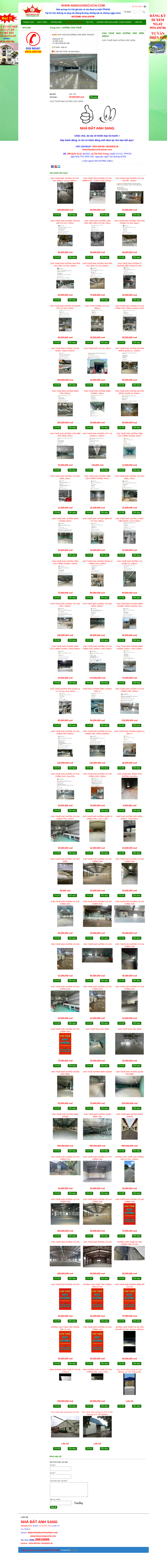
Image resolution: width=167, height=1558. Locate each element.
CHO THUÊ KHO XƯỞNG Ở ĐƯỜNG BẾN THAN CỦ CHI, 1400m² (129, 264)
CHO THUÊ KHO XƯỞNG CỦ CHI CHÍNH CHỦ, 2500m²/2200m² (97, 732)
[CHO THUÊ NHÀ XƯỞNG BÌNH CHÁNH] (129, 1129)
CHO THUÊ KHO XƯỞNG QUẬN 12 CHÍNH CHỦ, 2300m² (97, 562)
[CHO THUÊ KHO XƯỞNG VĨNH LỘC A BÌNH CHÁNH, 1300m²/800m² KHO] (65, 661)
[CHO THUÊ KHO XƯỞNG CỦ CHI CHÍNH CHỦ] (97, 873)
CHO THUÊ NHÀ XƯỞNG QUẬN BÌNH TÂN (97, 1115)
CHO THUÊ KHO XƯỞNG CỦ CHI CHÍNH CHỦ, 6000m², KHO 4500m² (97, 647)
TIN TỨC (89, 22)
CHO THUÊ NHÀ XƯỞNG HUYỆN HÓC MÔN (65, 1073)
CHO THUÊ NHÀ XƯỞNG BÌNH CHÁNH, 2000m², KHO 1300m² (129, 647)
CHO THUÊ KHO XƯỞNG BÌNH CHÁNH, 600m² (65, 520)
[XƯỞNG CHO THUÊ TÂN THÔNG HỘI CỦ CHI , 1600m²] (129, 1171)
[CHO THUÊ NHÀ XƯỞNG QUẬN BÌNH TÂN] (97, 1129)
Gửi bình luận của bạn (59, 1481)
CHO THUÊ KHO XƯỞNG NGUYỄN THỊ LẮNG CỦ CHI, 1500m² (65, 264)
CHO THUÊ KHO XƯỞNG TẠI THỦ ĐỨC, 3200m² (65, 605)
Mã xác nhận (55, 1499)
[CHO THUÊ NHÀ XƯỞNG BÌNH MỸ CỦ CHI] (129, 1299)
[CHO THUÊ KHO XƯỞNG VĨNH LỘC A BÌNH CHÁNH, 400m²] (97, 491)
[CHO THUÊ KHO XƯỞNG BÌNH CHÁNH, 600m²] (65, 533)
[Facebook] (52, 167)
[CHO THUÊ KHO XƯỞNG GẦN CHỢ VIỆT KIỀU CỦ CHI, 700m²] (97, 235)
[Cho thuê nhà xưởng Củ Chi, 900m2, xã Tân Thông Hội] (129, 1384)
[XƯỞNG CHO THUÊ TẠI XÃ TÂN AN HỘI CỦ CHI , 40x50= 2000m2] (129, 1341)
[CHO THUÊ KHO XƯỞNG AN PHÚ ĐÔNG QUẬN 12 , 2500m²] (129, 363)
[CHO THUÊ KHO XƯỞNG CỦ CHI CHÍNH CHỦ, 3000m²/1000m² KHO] (129, 320)
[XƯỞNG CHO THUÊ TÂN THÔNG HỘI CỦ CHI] (97, 1299)
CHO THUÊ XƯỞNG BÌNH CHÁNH (97, 1072)
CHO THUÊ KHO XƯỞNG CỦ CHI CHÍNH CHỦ (97, 860)
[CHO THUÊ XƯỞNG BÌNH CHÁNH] (97, 1086)
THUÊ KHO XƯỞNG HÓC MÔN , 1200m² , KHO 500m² (129, 817)
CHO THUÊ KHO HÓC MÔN (97, 1029)
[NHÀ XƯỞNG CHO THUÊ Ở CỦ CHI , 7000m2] (65, 1384)
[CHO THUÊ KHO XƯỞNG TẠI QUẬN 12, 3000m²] (129, 576)
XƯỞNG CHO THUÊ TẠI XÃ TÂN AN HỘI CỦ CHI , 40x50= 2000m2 (129, 1328)
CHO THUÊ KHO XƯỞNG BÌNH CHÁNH (65, 1115)
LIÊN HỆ (138, 22)
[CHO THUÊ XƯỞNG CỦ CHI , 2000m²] (97, 320)
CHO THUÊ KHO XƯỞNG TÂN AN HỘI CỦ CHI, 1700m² (65, 222)
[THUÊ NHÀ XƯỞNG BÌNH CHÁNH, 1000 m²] (97, 703)
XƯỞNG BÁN (56, 22)
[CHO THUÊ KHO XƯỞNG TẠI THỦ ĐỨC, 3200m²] (65, 618)
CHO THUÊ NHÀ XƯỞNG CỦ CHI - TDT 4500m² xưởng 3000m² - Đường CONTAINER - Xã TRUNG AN (65, 179)
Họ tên (53, 1465)
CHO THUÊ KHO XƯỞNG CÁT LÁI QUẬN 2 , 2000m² (97, 434)
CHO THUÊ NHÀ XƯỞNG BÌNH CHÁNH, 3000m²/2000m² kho (129, 605)
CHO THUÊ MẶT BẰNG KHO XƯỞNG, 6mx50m (129, 775)
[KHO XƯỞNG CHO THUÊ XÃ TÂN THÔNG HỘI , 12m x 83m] (97, 1384)
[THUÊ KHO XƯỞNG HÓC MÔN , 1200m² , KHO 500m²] (129, 831)
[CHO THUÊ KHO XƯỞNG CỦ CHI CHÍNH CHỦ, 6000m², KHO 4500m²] (97, 661)
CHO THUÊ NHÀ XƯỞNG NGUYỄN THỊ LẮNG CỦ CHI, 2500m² (97, 264)
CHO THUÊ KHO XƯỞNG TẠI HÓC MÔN (65, 860)
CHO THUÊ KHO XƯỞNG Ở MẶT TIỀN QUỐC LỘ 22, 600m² (129, 520)
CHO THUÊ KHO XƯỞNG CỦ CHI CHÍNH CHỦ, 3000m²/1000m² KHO (129, 307)
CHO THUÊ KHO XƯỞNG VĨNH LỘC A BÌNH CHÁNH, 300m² (129, 434)
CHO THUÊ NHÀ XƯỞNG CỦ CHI (65, 944)
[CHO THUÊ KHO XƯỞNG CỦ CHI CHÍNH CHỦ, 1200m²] (97, 788)
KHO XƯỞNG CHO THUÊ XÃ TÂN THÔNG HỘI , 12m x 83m (97, 1370)
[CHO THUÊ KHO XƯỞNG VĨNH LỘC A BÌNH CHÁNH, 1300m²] (65, 576)
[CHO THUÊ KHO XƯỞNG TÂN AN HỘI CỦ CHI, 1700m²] (65, 235)
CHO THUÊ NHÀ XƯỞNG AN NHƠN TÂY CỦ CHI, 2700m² (65, 307)
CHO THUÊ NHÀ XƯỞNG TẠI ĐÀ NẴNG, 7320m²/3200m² (65, 349)
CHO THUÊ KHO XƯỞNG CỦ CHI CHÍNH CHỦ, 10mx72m (65, 775)
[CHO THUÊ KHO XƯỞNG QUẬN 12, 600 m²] (129, 746)
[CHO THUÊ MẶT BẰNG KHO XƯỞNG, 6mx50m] (129, 788)
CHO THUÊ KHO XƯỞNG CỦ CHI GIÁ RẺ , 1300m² (129, 179)
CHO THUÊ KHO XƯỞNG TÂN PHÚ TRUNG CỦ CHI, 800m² (129, 222)
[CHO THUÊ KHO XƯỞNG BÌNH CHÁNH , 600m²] (97, 405)
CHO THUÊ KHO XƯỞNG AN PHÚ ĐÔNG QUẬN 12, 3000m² (129, 392)
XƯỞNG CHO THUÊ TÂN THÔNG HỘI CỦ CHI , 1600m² (129, 1158)
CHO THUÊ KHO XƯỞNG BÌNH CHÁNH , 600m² (97, 392)
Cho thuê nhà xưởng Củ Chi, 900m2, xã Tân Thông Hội (129, 1370)
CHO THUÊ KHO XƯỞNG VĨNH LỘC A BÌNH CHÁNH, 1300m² (65, 562)
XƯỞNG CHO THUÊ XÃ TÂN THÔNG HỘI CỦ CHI (129, 1243)
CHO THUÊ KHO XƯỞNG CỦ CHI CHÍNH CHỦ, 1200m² (97, 775)
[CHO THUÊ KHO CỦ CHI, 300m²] (97, 363)
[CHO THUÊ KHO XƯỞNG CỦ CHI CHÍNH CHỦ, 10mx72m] (65, 788)
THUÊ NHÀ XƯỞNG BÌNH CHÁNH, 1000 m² (97, 690)
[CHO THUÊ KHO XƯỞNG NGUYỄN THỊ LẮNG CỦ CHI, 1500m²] (65, 278)
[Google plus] (55, 167)
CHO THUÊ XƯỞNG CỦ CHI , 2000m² (97, 307)
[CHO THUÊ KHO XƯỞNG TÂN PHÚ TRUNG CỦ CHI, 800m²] (129, 235)
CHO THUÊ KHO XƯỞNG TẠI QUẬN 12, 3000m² (129, 562)
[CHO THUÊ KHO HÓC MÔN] (97, 1044)
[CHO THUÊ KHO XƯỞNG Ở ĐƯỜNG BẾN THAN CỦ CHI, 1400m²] (129, 278)
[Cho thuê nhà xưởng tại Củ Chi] (65, 1426)
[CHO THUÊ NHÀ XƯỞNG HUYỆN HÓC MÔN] (65, 1086)
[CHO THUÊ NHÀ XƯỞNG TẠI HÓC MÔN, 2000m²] (97, 618)
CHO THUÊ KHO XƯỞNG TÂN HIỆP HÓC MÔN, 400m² (65, 434)
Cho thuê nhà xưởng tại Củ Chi (65, 1412)
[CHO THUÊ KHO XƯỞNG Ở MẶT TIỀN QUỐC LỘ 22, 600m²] (129, 533)
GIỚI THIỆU (42, 22)
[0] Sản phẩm (137, 6)
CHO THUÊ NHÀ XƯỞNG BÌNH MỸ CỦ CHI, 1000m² (97, 520)
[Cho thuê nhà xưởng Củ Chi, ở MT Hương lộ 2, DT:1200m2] (97, 1426)
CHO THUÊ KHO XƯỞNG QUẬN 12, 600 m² (129, 732)
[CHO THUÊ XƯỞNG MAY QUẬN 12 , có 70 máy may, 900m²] (65, 703)
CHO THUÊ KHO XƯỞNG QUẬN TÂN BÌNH (129, 1073)
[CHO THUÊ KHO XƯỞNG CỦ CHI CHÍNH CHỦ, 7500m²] (129, 703)
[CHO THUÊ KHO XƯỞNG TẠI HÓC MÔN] (65, 873)
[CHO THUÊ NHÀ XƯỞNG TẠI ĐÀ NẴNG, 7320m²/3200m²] (65, 363)
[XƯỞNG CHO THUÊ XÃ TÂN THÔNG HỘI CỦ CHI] (129, 1256)
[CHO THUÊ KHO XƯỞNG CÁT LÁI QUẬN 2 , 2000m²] (97, 448)
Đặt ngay (93, 97)
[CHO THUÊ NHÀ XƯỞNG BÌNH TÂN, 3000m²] (65, 405)
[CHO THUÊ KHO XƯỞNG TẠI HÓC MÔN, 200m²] (65, 491)
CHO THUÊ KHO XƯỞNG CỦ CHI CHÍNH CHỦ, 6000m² (65, 732)
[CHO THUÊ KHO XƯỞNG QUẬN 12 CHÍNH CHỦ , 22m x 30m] (97, 831)
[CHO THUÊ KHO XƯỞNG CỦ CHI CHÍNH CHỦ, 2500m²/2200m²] (97, 746)
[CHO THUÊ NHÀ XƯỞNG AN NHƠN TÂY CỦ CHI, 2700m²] (65, 320)
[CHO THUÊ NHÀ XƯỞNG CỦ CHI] (65, 959)
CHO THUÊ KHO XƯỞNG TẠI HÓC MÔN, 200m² (65, 477)
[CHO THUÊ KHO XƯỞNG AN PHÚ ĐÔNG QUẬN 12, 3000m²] (129, 405)
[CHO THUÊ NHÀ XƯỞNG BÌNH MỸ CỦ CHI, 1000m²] (97, 533)
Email (52, 1473)
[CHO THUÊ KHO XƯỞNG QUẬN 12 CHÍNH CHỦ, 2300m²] (97, 576)
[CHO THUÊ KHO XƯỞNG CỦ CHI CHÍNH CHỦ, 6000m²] (65, 746)
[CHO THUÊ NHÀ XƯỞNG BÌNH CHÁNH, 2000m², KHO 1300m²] (129, 661)
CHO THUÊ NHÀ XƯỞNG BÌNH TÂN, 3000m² (65, 392)
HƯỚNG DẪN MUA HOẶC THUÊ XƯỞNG (114, 22)
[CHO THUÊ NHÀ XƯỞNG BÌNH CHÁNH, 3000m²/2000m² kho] (129, 618)
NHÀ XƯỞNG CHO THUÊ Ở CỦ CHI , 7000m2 (65, 1370)
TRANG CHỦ (28, 22)
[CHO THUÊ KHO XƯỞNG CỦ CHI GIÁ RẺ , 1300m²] (129, 193)
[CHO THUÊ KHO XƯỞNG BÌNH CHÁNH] (65, 1129)
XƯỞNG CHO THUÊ (73, 22)
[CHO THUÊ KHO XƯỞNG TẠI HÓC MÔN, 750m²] (129, 491)
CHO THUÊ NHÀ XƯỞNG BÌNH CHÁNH (129, 1115)
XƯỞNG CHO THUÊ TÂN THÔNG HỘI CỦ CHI (97, 1285)
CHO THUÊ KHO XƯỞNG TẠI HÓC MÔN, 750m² (129, 477)
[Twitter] (59, 167)
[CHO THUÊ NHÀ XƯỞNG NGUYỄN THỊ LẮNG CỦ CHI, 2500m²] (97, 278)
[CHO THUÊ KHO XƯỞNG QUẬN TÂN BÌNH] (129, 1086)
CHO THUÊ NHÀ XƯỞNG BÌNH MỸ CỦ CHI (129, 1285)
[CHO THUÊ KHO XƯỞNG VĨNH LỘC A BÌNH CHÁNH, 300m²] (129, 448)
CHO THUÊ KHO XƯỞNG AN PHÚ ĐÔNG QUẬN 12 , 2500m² (129, 349)
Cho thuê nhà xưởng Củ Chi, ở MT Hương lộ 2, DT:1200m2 (97, 1413)
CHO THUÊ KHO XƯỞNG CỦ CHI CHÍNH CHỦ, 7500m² (129, 690)
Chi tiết (57, 215)
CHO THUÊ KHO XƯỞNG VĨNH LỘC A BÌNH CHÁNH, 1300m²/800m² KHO (65, 647)
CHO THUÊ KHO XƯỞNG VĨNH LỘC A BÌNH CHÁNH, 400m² (97, 477)
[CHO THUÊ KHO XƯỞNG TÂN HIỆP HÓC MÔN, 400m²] (65, 448)
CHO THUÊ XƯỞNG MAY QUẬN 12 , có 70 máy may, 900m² (65, 690)
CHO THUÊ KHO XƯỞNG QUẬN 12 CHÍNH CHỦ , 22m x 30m (97, 817)
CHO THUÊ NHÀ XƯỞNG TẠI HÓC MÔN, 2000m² (97, 605)
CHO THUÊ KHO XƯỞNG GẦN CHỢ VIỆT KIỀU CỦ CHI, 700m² (97, 222)
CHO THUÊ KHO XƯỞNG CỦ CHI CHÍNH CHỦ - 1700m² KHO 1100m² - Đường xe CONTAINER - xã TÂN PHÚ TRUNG (97, 179)
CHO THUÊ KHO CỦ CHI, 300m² (97, 348)
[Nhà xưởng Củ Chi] (83, 11)
